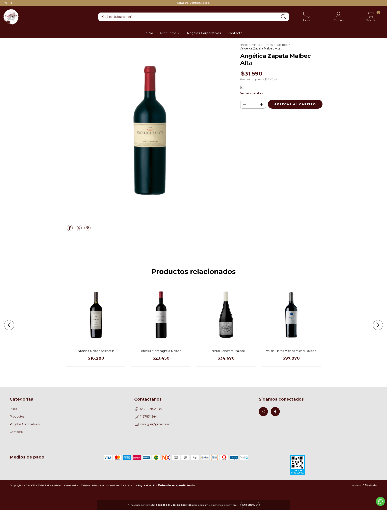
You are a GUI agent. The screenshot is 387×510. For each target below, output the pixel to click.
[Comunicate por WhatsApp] (380, 501)
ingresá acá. (146, 485)
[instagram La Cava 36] (6, 3)
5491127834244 (151, 409)
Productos (169, 33)
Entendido (250, 505)
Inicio (149, 33)
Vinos (256, 45)
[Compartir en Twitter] (79, 229)
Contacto (235, 33)
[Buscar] (283, 17)
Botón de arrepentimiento (176, 485)
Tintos (268, 45)
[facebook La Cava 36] (11, 3)
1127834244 (148, 416)
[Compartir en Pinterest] (87, 229)
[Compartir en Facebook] (70, 229)
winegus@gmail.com (155, 424)
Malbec (282, 45)
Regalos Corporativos (204, 33)
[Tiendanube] (364, 485)
